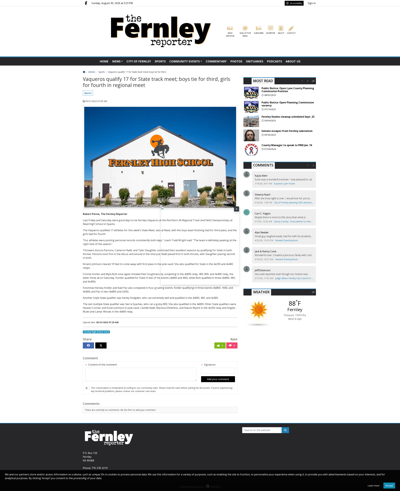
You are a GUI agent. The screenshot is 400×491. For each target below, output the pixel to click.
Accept (389, 485)
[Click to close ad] (236, 208)
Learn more (374, 485)
